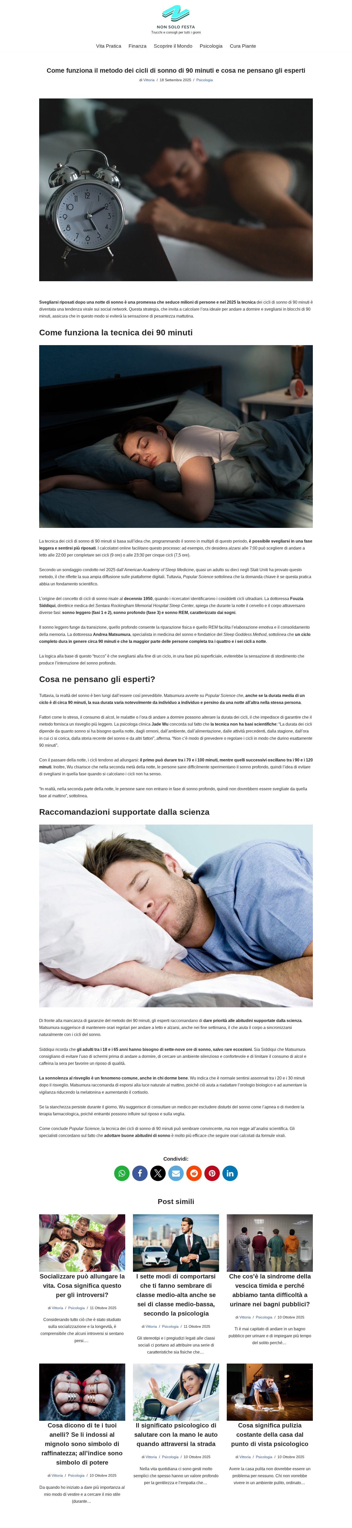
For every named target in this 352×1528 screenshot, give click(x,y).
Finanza (138, 46)
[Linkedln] (230, 1173)
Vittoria (149, 80)
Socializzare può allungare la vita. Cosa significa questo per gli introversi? (82, 1285)
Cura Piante (243, 46)
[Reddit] (194, 1173)
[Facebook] (140, 1173)
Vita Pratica (108, 46)
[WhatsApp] (122, 1173)
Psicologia (211, 46)
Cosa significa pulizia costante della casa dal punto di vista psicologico (269, 1434)
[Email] (176, 1173)
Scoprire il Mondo (173, 46)
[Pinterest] (212, 1173)
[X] (158, 1173)
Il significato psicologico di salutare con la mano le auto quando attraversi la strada (176, 1434)
